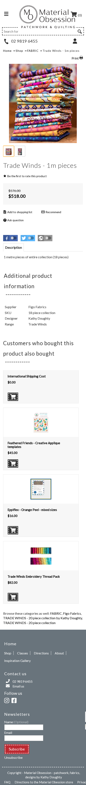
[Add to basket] (13, 397)
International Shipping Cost (27, 376)
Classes (22, 653)
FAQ (7, 782)
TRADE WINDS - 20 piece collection (29, 623)
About (59, 653)
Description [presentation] (13, 247)
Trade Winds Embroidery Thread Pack (34, 576)
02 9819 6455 (24, 40)
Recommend (53, 212)
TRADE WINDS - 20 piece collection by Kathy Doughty (42, 618)
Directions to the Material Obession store (44, 782)
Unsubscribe (13, 757)
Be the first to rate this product (27, 176)
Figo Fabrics (72, 613)
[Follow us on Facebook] (14, 700)
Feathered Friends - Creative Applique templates (34, 445)
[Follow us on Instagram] (7, 700)
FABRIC (56, 613)
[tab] (13, 247)
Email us (18, 686)
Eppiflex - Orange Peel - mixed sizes (32, 510)
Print (75, 58)
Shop (7, 653)
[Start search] (79, 31)
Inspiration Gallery (17, 661)
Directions (41, 653)
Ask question (15, 220)
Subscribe (17, 749)
